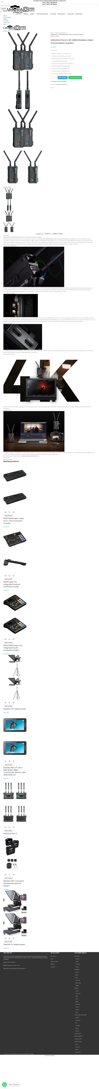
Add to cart (62, 77)
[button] (75, 77)
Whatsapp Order (75, 77)
